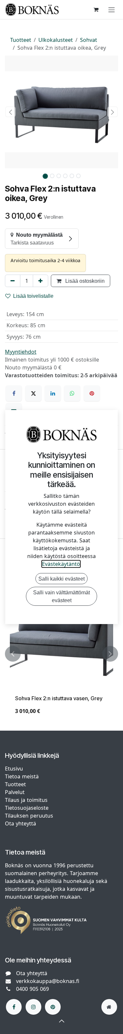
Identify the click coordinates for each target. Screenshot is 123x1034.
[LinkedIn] (53, 393)
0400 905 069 (32, 989)
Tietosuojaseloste (27, 808)
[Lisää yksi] (40, 281)
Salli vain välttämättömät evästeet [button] (61, 596)
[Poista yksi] (12, 281)
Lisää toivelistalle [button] (33, 296)
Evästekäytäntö (61, 564)
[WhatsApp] (72, 393)
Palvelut (15, 792)
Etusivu (14, 768)
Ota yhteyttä (20, 823)
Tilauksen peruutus (29, 815)
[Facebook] (14, 393)
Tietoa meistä (22, 776)
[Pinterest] (92, 393)
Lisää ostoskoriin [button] (84, 281)
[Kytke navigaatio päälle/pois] (111, 9)
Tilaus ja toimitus (26, 800)
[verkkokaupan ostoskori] (95, 9)
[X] (33, 393)
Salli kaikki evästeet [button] (61, 578)
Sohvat (88, 40)
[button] (10, 112)
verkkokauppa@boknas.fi (47, 981)
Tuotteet (20, 40)
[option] (61, 653)
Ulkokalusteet (55, 40)
